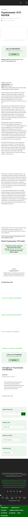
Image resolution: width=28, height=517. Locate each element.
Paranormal (4, 507)
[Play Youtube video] (14, 258)
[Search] (23, 413)
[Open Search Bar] (26, 2)
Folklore (3, 510)
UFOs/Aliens (4, 515)
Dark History (15, 507)
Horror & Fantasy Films (16, 510)
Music (19, 513)
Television (4, 513)
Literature (12, 513)
